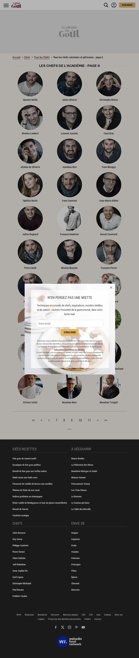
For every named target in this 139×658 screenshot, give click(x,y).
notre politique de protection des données (69, 350)
